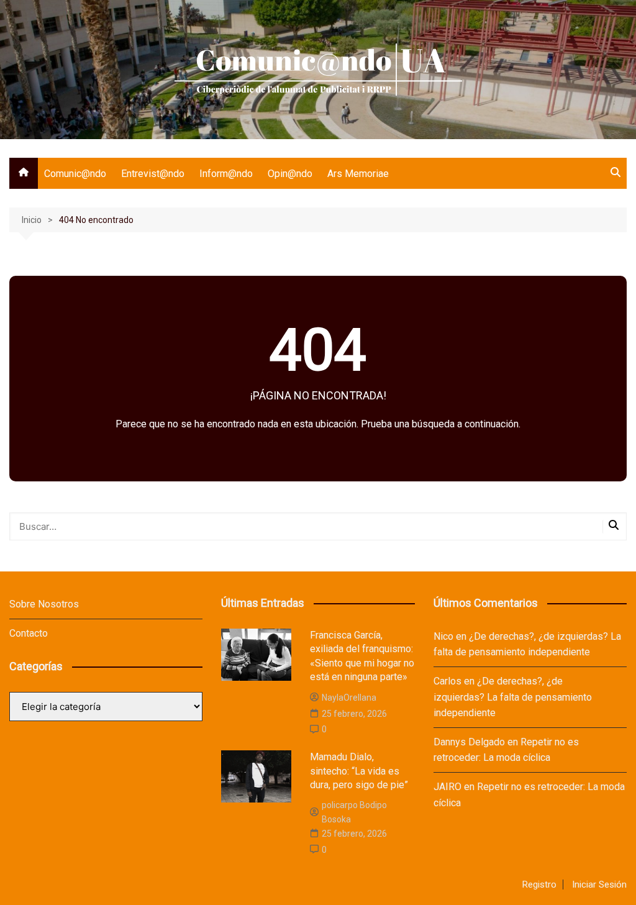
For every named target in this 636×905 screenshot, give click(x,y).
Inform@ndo (226, 174)
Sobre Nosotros (44, 604)
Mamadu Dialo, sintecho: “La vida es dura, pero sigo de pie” (359, 771)
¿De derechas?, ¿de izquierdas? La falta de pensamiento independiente (513, 697)
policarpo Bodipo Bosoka (354, 812)
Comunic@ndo (75, 174)
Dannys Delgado (469, 742)
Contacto (28, 633)
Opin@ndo (290, 174)
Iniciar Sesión (599, 884)
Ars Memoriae (358, 174)
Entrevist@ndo (152, 174)
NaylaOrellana (349, 698)
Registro (539, 884)
